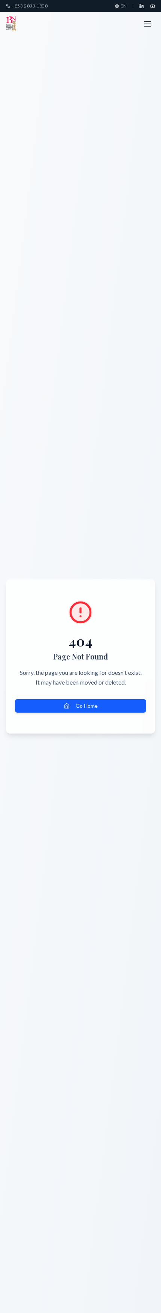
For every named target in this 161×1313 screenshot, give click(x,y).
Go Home (87, 706)
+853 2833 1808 (30, 6)
